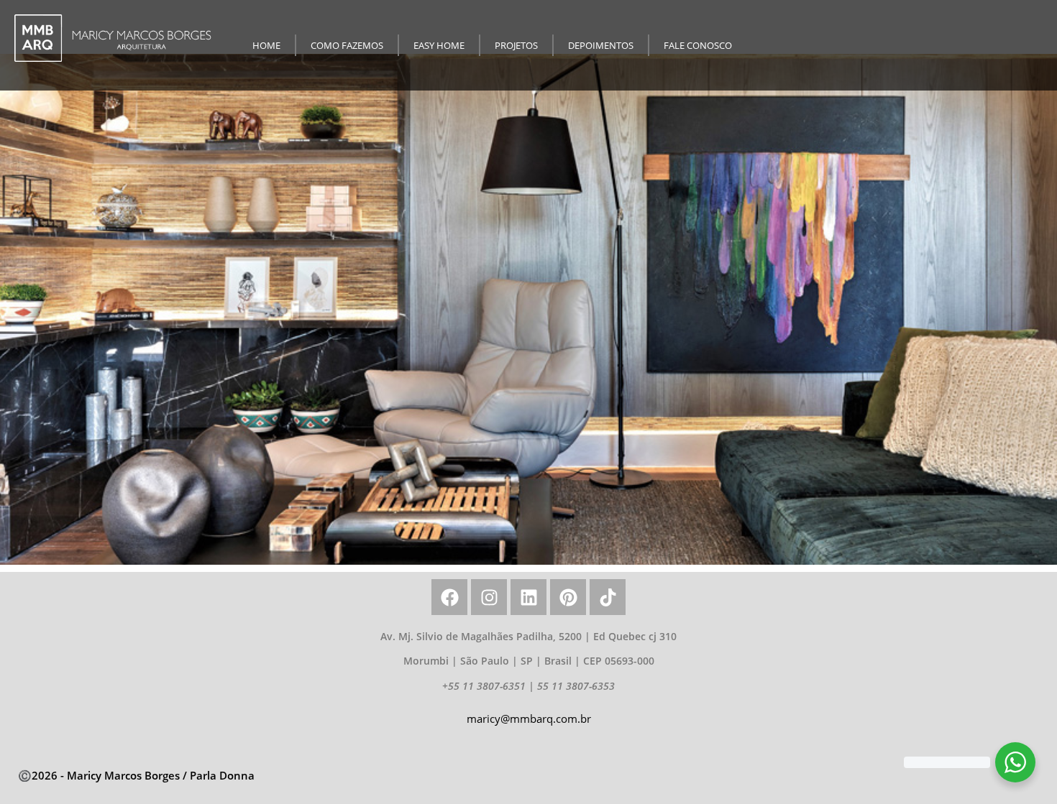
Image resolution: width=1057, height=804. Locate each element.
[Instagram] (489, 597)
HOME (266, 45)
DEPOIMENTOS (600, 45)
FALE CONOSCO (698, 45)
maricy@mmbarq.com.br (529, 718)
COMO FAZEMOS (347, 45)
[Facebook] (449, 597)
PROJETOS (516, 45)
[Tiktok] (608, 597)
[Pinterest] (568, 597)
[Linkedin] (528, 597)
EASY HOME (439, 45)
